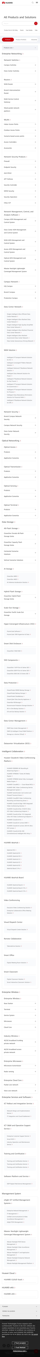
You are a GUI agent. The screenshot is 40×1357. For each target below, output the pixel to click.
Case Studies (29, 30)
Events (21, 30)
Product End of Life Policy (11, 30)
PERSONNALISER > (20, 1351)
